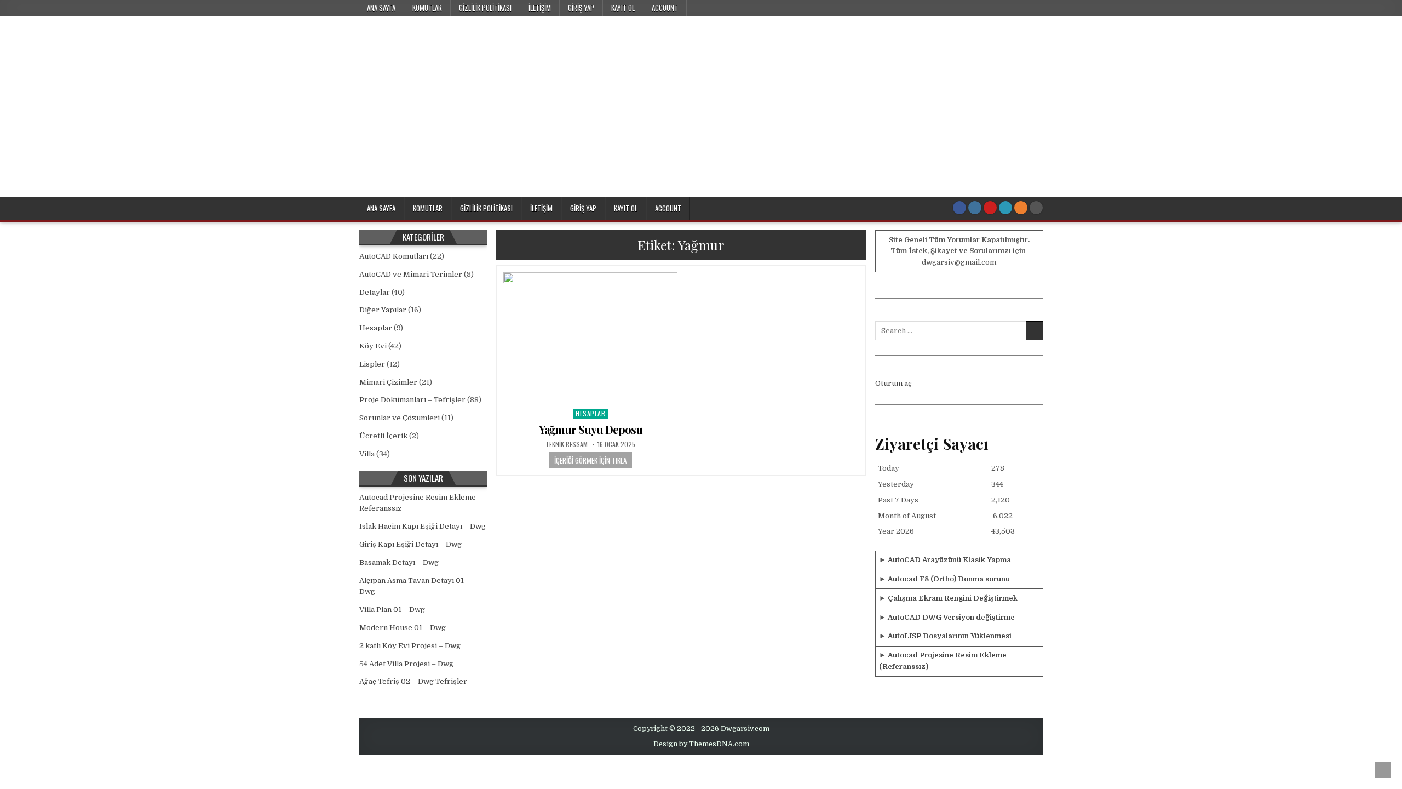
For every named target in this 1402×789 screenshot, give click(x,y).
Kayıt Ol (623, 7)
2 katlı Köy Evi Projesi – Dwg (410, 646)
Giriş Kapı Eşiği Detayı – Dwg (410, 544)
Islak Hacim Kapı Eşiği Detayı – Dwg (422, 526)
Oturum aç (893, 383)
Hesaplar (590, 413)
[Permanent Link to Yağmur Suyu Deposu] (590, 337)
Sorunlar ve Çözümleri (399, 418)
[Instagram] (974, 207)
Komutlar (427, 7)
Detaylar (374, 292)
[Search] (1036, 207)
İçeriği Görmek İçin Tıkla (590, 460)
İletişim (539, 7)
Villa (367, 454)
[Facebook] (959, 207)
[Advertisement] (701, 114)
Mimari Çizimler (388, 382)
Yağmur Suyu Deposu (590, 429)
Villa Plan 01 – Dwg (392, 609)
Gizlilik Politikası (485, 7)
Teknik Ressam (566, 444)
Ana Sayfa (381, 7)
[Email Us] (1005, 207)
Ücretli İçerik (383, 436)
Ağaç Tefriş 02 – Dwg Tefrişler (413, 681)
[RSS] (1020, 207)
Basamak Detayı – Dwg (399, 562)
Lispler (372, 364)
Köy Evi (373, 346)
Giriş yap (581, 7)
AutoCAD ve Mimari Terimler (410, 274)
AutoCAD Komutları (393, 256)
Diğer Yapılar (382, 310)
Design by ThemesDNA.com (701, 744)
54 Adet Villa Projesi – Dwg (406, 664)
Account (665, 7)
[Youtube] (990, 207)
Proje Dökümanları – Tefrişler (412, 400)
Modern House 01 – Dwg (402, 628)
